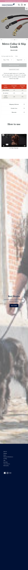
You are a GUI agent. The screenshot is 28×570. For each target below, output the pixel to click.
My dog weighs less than (7, 56)
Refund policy (6, 465)
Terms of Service (6, 464)
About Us (5, 451)
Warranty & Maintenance (8, 456)
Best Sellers (5, 462)
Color (16, 56)
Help (4, 460)
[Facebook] (5, 473)
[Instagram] (7, 473)
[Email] (10, 473)
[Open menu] (25, 4)
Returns (4, 455)
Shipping (5, 453)
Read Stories (14, 305)
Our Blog (5, 458)
